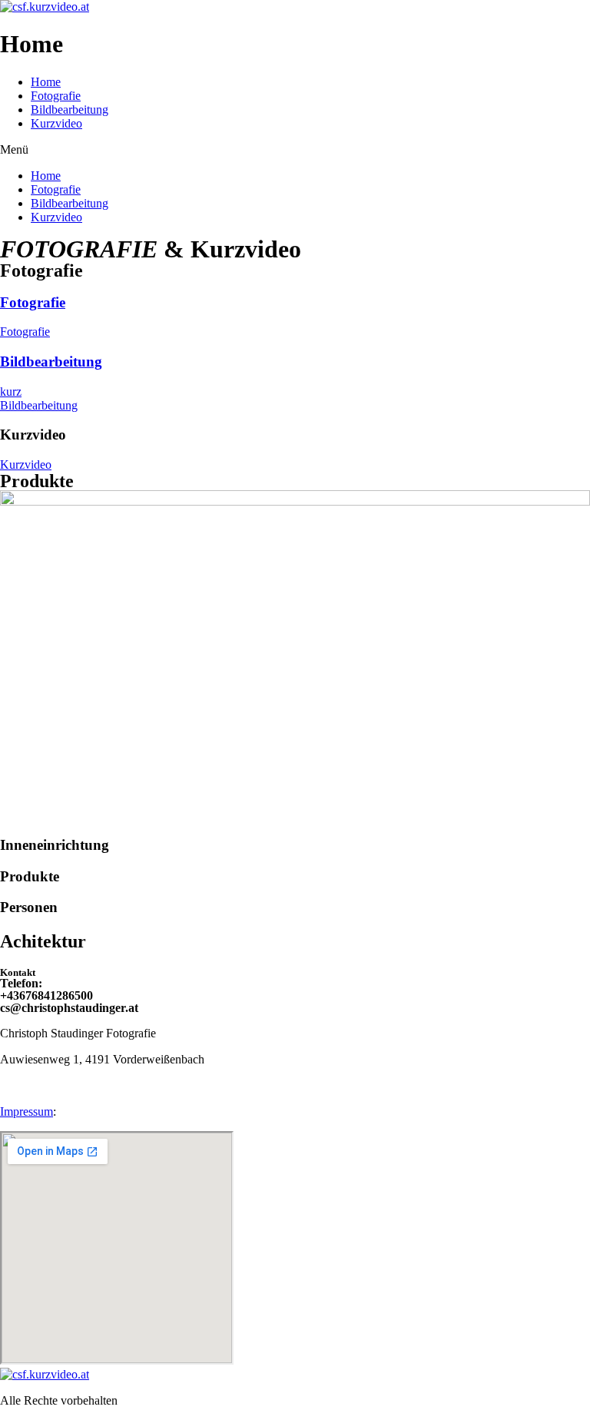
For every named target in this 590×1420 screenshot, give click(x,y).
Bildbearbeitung (69, 109)
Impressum (26, 1111)
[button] (295, 150)
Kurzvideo (56, 123)
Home (46, 81)
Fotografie (56, 95)
